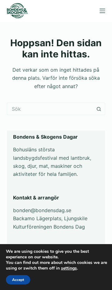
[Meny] (102, 11)
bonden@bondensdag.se (42, 210)
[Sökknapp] (99, 109)
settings (69, 268)
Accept (18, 279)
